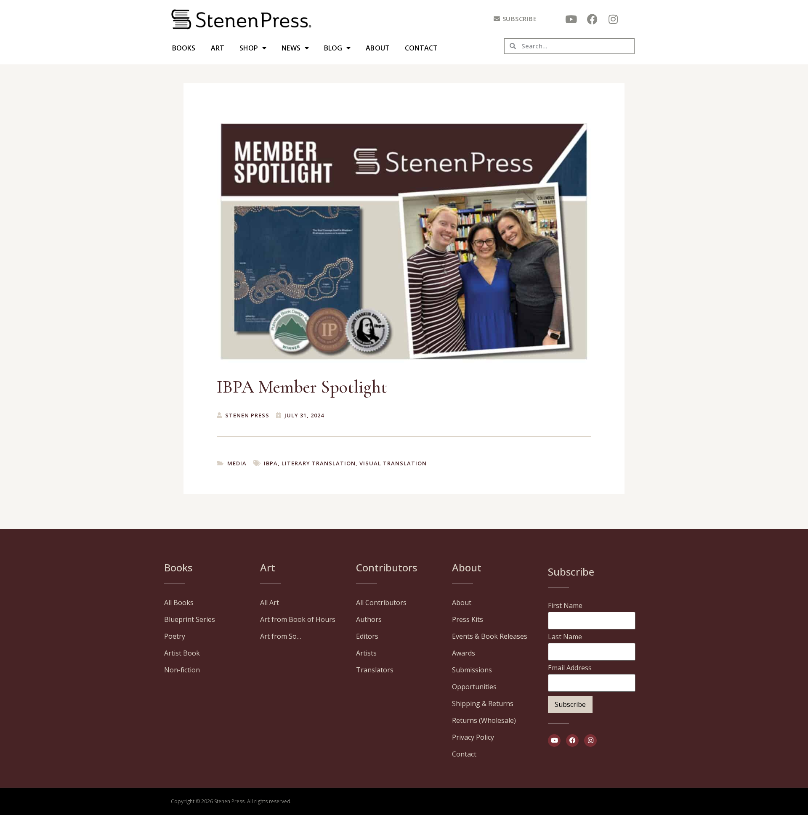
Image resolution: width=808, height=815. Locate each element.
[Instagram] (613, 18)
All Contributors (381, 602)
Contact (421, 48)
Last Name (565, 636)
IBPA (271, 463)
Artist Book (182, 653)
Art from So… (280, 636)
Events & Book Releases (489, 636)
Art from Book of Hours (297, 619)
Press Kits (467, 619)
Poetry (174, 636)
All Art (269, 602)
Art (217, 48)
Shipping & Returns (482, 703)
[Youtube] (571, 18)
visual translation (393, 463)
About (378, 48)
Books (184, 48)
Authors (369, 619)
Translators (374, 669)
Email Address (570, 667)
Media (237, 463)
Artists (366, 653)
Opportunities (474, 686)
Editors (367, 636)
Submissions (472, 669)
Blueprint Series (189, 619)
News (291, 48)
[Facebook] (592, 18)
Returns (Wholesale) (484, 720)
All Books (179, 602)
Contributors (386, 567)
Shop (248, 48)
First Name (565, 605)
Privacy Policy (473, 737)
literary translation (319, 463)
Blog (333, 48)
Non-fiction (182, 669)
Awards (463, 653)
